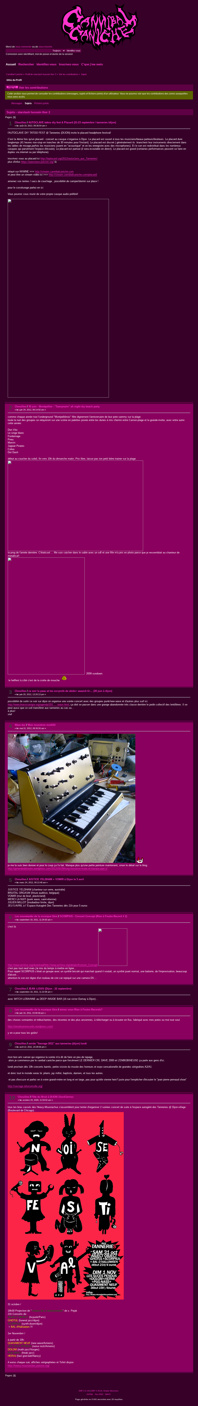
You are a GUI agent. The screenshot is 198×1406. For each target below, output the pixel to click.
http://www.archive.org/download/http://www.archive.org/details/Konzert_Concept (52, 965)
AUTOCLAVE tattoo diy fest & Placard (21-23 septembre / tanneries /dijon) (72, 122)
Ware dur (20, 724)
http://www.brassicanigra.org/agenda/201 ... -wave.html (38, 704)
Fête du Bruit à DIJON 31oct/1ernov (52, 1096)
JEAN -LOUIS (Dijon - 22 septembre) (49, 988)
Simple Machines (110, 1391)
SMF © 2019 (96, 1391)
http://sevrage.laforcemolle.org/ (25, 1086)
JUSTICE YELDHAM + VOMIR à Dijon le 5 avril (56, 879)
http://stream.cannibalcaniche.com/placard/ (73, 174)
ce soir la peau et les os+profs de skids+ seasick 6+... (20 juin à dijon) (70, 691)
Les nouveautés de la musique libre (36, 916)
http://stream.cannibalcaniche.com (54, 171)
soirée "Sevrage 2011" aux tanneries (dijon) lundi (57, 1043)
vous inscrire (45, 47)
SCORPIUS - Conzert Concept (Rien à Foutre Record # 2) (93, 916)
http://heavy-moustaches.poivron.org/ (29, 1365)
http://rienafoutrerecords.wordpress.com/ (30, 1026)
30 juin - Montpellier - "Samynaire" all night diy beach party (64, 406)
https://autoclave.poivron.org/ (37, 161)
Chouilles (20, 122)
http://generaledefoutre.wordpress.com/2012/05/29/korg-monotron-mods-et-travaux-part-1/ (58, 868)
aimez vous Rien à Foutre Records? (81, 1009)
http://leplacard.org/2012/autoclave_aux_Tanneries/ (68, 158)
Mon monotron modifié (41, 724)
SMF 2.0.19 (84, 1391)
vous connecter (23, 47)
